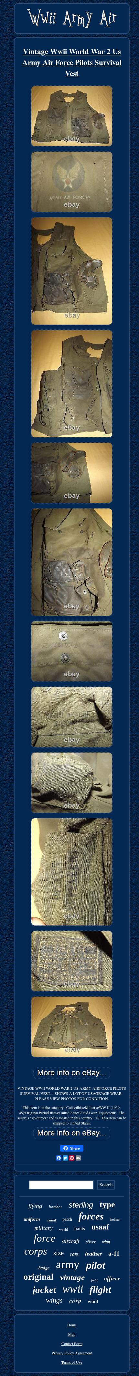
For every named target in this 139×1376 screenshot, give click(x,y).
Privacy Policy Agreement (72, 1352)
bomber (55, 1206)
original (39, 1277)
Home (72, 1324)
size (58, 1253)
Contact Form (71, 1343)
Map (71, 1334)
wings (54, 1300)
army (68, 1264)
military (44, 1228)
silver (91, 1241)
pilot (95, 1266)
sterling (81, 1204)
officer (112, 1279)
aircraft (71, 1241)
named (51, 1220)
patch (67, 1219)
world (63, 1229)
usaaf (100, 1227)
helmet (115, 1219)
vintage (72, 1277)
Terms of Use (71, 1362)
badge (43, 1268)
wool (93, 1301)
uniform (32, 1219)
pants (79, 1228)
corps (35, 1251)
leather (93, 1253)
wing (106, 1241)
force (45, 1238)
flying (35, 1205)
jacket (44, 1290)
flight (100, 1289)
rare (74, 1254)
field (94, 1280)
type (107, 1204)
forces (91, 1216)
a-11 (114, 1253)
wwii (72, 1289)
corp (75, 1300)
